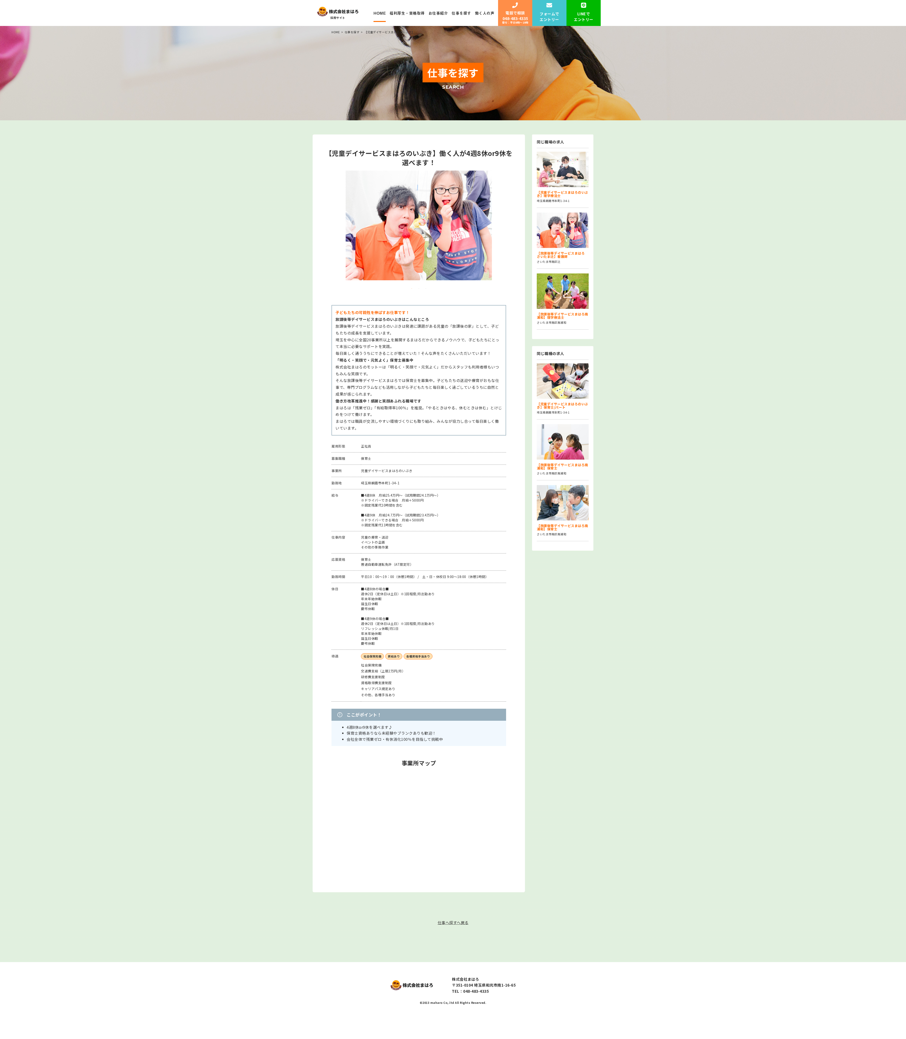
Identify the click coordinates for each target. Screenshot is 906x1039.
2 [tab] (418, 288)
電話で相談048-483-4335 (515, 17)
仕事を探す (461, 13)
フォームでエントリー (549, 16)
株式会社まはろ (465, 979)
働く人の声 (485, 13)
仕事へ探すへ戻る (453, 922)
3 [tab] (426, 288)
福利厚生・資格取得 (407, 13)
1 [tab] (411, 288)
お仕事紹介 (438, 13)
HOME (379, 13)
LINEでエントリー (583, 16)
